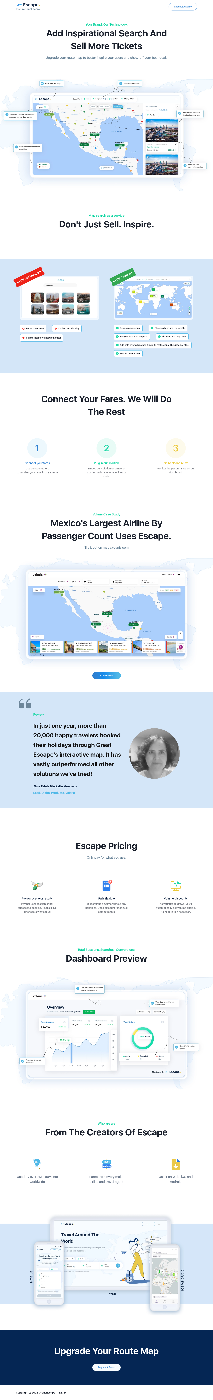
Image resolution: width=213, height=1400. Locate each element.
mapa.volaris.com (116, 548)
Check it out (106, 675)
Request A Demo (183, 6)
